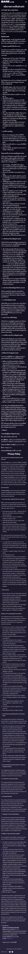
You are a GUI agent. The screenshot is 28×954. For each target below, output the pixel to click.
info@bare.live (10, 938)
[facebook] (10, 952)
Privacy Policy (4, 951)
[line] (12, 952)
